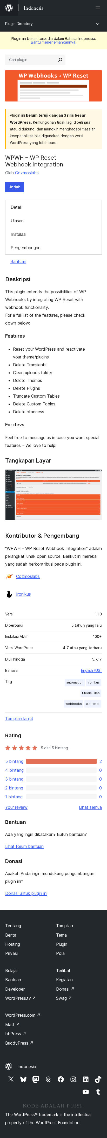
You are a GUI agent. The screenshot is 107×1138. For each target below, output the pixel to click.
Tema (61, 935)
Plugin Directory (19, 23)
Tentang (13, 925)
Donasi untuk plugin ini (26, 893)
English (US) (91, 670)
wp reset (93, 704)
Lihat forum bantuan (24, 846)
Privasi (11, 953)
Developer (15, 989)
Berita (10, 935)
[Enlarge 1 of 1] (94, 476)
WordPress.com (23, 1015)
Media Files (91, 693)
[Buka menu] (98, 8)
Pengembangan (26, 247)
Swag (64, 998)
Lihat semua (90, 807)
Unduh (15, 187)
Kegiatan (64, 979)
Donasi (65, 989)
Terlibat (63, 970)
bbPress (15, 1033)
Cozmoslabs (27, 172)
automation (74, 682)
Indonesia (26, 1066)
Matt (12, 1024)
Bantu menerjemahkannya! (53, 42)
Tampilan (64, 925)
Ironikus (23, 594)
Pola (60, 953)
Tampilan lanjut (19, 718)
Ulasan (17, 220)
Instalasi (18, 234)
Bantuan (18, 261)
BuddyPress (19, 1043)
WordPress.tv (20, 998)
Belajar (11, 970)
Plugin (61, 944)
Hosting (12, 944)
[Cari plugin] (60, 60)
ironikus (94, 682)
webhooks (73, 704)
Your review (16, 807)
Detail (16, 207)
